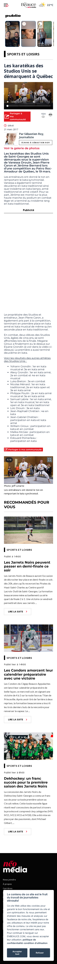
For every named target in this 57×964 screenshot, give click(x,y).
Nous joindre (9, 879)
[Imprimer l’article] (50, 115)
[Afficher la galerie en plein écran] (49, 459)
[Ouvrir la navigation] (6, 5)
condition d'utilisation (36, 943)
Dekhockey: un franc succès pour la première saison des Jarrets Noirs (26, 782)
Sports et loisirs (23, 54)
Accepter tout (17, 952)
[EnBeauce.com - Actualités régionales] (28, 5)
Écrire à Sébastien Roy (36, 142)
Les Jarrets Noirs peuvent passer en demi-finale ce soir (27, 566)
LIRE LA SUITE (15, 611)
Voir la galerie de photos (21, 148)
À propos (7, 884)
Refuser (40, 952)
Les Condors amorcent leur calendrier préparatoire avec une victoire (28, 674)
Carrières (7, 888)
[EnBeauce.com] (15, 866)
